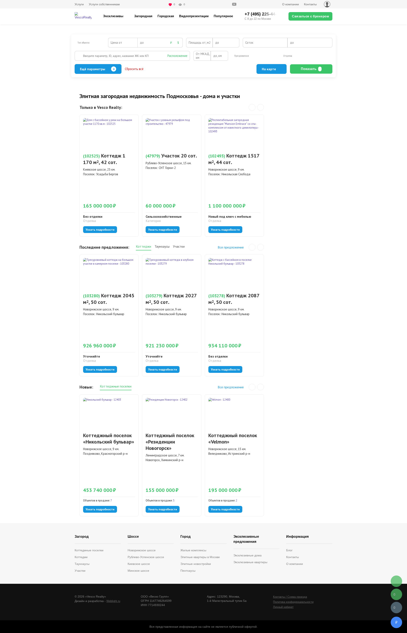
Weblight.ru (113, 601)
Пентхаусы (187, 570)
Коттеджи (81, 557)
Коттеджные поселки (89, 550)
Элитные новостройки (195, 564)
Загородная (143, 16)
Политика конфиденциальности (293, 602)
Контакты (310, 4)
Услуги (79, 4)
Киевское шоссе (139, 564)
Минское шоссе (138, 570)
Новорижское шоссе (142, 550)
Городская (166, 16)
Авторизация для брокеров (327, 4)
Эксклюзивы (113, 16)
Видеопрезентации (194, 16)
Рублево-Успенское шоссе (146, 557)
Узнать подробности (100, 230)
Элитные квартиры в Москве (200, 557)
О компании (290, 4)
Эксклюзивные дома (247, 555)
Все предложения (231, 247)
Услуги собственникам (104, 4)
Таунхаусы (82, 564)
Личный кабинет (283, 607)
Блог (289, 550)
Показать (308, 69)
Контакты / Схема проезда (290, 596)
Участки (80, 570)
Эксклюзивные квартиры (250, 562)
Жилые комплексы (193, 550)
